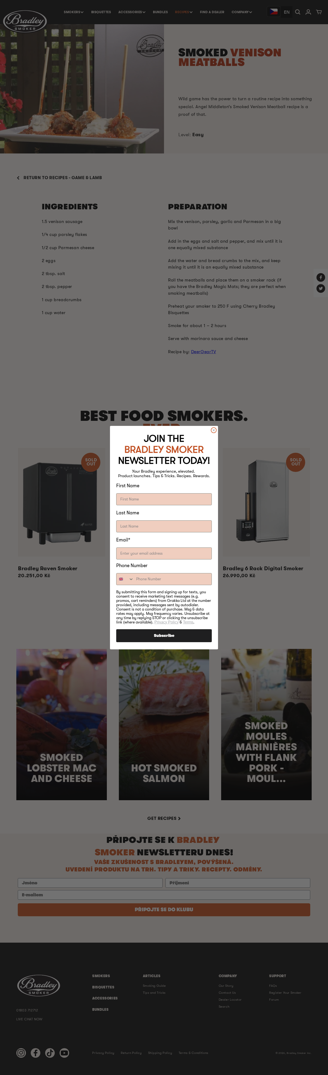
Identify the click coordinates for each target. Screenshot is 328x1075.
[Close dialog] (213, 430)
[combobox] (125, 579)
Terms (188, 622)
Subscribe (164, 636)
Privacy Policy (166, 622)
